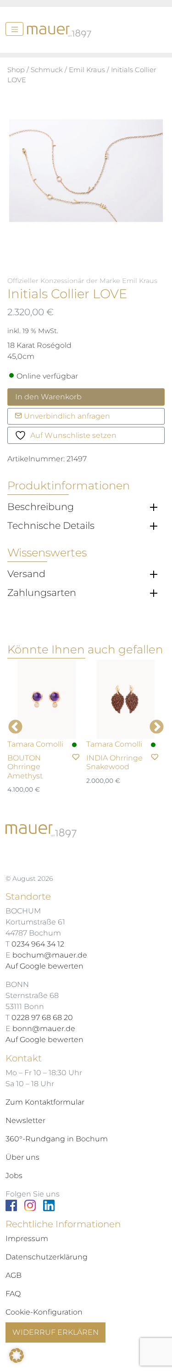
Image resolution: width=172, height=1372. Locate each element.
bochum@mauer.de (49, 955)
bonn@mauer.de (43, 1028)
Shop (16, 70)
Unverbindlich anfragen (66, 416)
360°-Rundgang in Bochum (57, 1138)
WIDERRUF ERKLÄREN (55, 1332)
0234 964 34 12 (37, 944)
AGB (14, 1275)
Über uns (22, 1157)
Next (157, 728)
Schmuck (47, 70)
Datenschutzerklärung (47, 1257)
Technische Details (50, 525)
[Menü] (14, 29)
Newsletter (25, 1120)
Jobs (14, 1175)
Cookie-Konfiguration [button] (44, 1312)
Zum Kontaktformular (45, 1102)
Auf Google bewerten (44, 966)
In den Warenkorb (48, 396)
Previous (15, 728)
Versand (26, 573)
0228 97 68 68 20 (42, 1017)
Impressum (27, 1238)
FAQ (13, 1293)
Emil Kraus (87, 70)
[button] (16, 1355)
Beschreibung (40, 506)
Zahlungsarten (41, 592)
